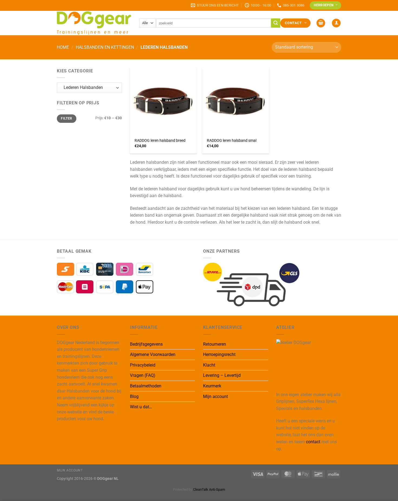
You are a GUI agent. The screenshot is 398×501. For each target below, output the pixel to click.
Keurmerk (212, 385)
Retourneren (214, 344)
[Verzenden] (275, 23)
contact (313, 441)
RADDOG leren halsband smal (231, 140)
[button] (321, 23)
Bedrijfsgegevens (146, 344)
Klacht (209, 365)
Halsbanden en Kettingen (105, 47)
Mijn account (215, 396)
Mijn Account (70, 470)
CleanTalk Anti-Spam (209, 489)
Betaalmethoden (145, 385)
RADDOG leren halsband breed (160, 140)
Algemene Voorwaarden (152, 354)
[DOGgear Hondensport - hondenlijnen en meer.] (94, 22)
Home (63, 47)
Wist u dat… (141, 406)
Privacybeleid (142, 365)
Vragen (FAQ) (142, 375)
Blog (134, 396)
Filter (66, 118)
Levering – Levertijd (222, 375)
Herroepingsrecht (219, 354)
